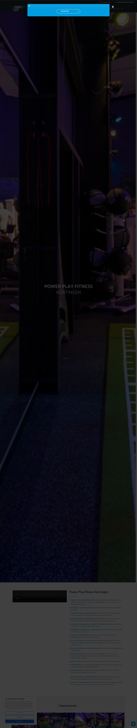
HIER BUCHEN (65, 11)
